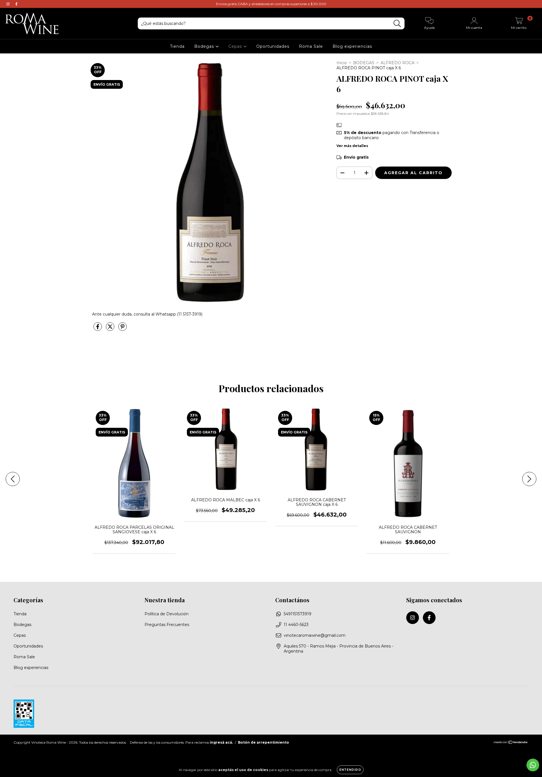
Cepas (235, 46)
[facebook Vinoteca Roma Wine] (16, 4)
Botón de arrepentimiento (263, 742)
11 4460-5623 (296, 624)
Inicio (341, 62)
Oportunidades (272, 46)
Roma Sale (311, 46)
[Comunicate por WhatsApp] (532, 765)
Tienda (177, 46)
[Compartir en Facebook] (98, 328)
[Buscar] (397, 23)
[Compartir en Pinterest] (122, 328)
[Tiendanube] (510, 743)
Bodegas (204, 46)
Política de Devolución (167, 613)
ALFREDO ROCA (397, 62)
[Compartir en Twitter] (110, 328)
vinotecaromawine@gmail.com (315, 635)
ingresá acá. (221, 742)
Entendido (350, 770)
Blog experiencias (352, 46)
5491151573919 (297, 613)
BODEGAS (363, 62)
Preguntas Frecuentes (167, 624)
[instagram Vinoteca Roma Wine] (8, 4)
